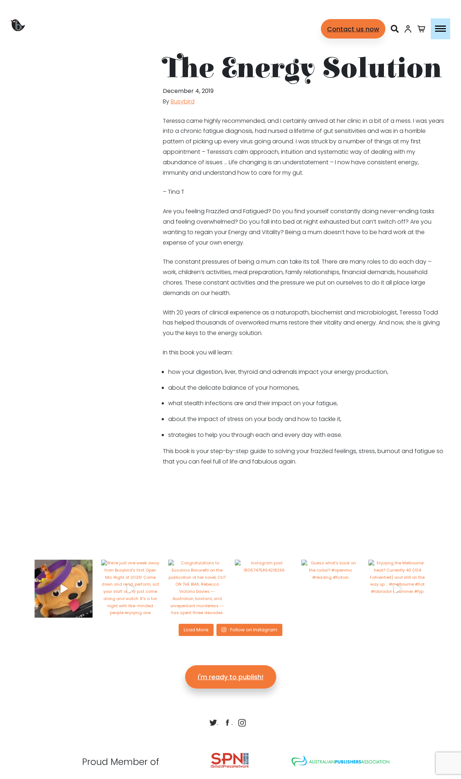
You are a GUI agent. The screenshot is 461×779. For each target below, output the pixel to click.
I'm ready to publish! (231, 676)
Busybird (182, 101)
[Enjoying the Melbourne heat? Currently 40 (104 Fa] (397, 589)
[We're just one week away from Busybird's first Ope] (130, 589)
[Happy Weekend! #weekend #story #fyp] (64, 589)
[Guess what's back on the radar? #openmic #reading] (330, 589)
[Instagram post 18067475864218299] (264, 589)
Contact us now (353, 28)
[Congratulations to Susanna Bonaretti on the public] (197, 589)
